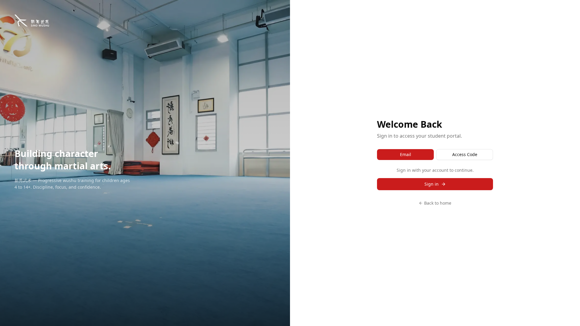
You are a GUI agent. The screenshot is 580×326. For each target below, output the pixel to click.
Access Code (464, 154)
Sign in (431, 184)
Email (405, 154)
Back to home (437, 203)
